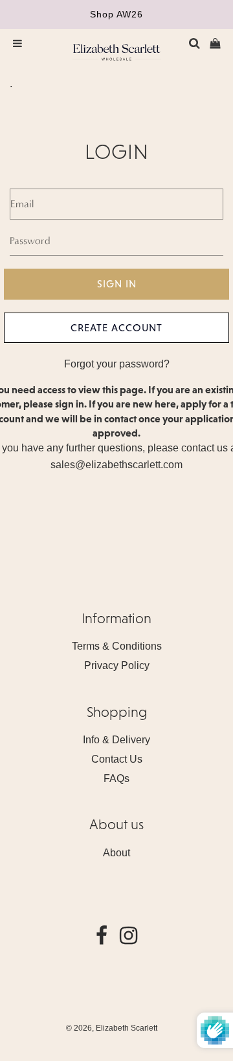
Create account (116, 327)
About (116, 852)
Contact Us (116, 759)
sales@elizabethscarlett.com (116, 464)
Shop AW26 (116, 14)
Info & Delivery (116, 739)
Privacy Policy (117, 665)
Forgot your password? (117, 363)
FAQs (116, 778)
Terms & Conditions (117, 646)
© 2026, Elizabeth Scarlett (111, 1028)
